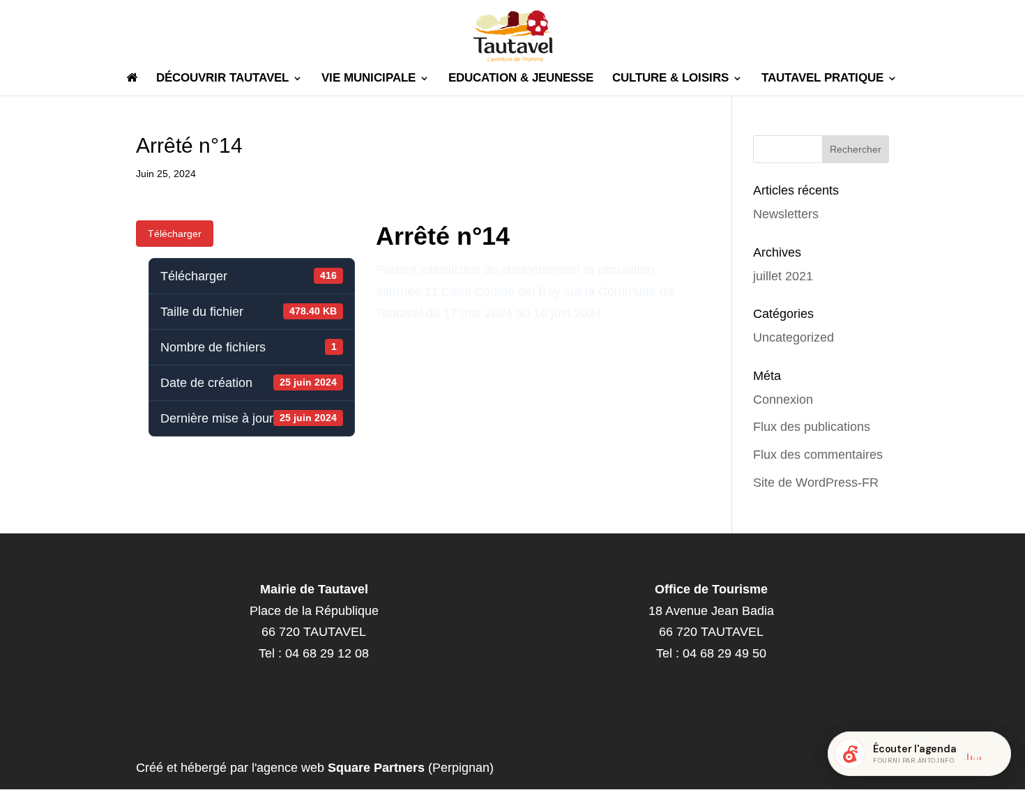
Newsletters (786, 214)
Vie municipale (368, 78)
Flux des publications (811, 427)
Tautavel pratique (822, 78)
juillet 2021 (783, 276)
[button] (919, 753)
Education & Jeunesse (520, 78)
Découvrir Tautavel (222, 78)
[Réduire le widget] (994, 754)
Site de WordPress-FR (816, 482)
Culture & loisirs (670, 78)
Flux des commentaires (818, 455)
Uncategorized (793, 337)
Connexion (783, 400)
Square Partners (376, 768)
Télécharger (175, 233)
